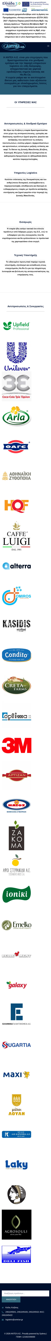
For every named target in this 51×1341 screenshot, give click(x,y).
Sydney (42, 1334)
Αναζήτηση (11, 1299)
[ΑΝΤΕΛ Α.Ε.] (14, 46)
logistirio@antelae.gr (14, 1320)
